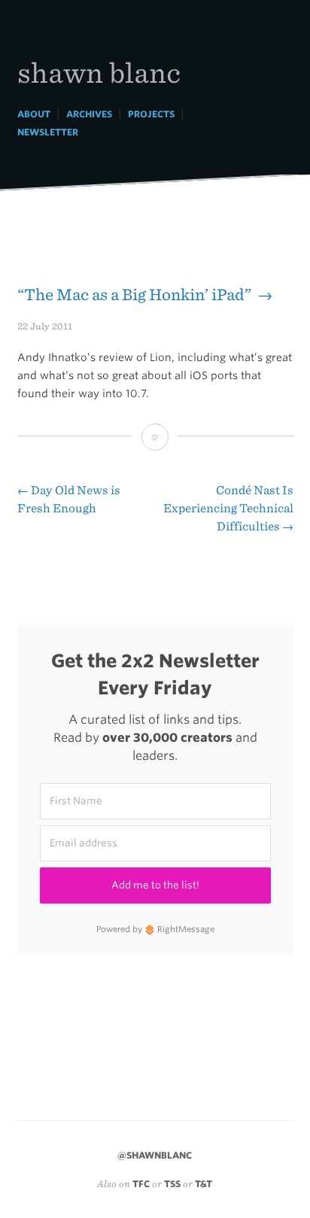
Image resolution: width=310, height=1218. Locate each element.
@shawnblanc (154, 1155)
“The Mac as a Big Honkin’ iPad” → (144, 294)
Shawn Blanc (99, 71)
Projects (151, 114)
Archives (89, 114)
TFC (141, 1183)
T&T (203, 1183)
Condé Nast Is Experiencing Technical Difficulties (228, 508)
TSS (172, 1183)
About (33, 114)
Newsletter (47, 132)
